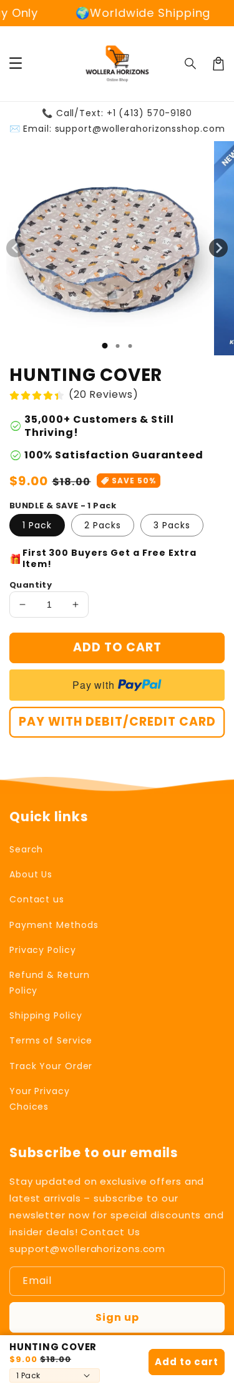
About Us (30, 874)
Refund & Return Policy (49, 983)
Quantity (30, 585)
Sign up (117, 1317)
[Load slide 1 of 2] (117, 346)
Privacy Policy (42, 950)
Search (26, 849)
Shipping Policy (45, 1015)
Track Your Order (50, 1066)
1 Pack (37, 525)
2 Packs (102, 525)
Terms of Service (50, 1040)
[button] (191, 63)
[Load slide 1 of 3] (130, 346)
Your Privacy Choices (39, 1099)
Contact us (36, 899)
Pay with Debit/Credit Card (117, 721)
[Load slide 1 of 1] (104, 345)
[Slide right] (218, 248)
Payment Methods (54, 925)
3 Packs (172, 525)
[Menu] (15, 63)
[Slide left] (15, 248)
